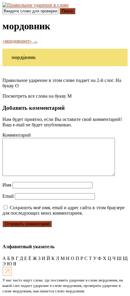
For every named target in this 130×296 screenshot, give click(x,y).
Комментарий (16, 135)
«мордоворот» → (20, 41)
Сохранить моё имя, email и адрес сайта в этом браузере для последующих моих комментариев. (63, 210)
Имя (6, 184)
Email (8, 196)
